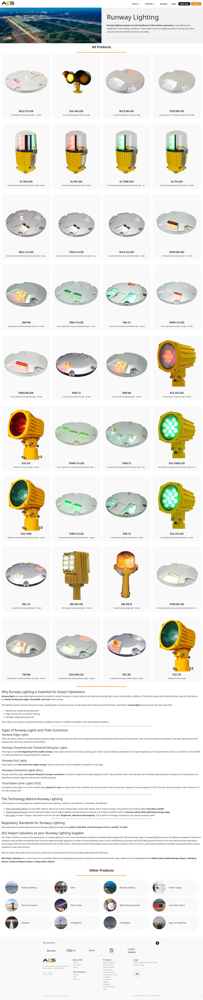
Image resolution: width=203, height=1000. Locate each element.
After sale (76, 979)
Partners (76, 975)
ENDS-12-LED (176, 322)
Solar (73, 887)
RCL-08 (127, 674)
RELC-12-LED (26, 252)
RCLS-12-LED (126, 252)
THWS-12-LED (76, 463)
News (75, 977)
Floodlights (125, 922)
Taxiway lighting (29, 887)
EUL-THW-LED (177, 463)
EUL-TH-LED (177, 533)
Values (75, 967)
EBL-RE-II (126, 604)
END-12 (76, 393)
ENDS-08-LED (26, 393)
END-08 (126, 393)
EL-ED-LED (76, 181)
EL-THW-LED (127, 181)
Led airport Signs (177, 905)
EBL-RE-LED (76, 604)
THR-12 (127, 533)
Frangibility (76, 922)
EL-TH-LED (177, 181)
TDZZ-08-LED (176, 111)
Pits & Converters (29, 905)
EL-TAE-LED (26, 181)
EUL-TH (177, 674)
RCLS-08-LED (76, 674)
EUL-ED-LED (177, 393)
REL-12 (26, 604)
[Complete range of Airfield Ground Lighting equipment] (8, 4)
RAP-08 (26, 322)
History (75, 962)
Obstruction (76, 905)
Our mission (77, 965)
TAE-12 (126, 322)
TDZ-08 (26, 674)
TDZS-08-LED (177, 604)
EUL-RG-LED (76, 111)
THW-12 (126, 463)
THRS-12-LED (76, 533)
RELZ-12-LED (26, 111)
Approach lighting (177, 922)
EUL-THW (26, 533)
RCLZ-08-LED (126, 111)
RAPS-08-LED (176, 252)
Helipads (25, 922)
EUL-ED (26, 463)
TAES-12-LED (76, 322)
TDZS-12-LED (76, 252)
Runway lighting (127, 887)
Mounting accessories (130, 905)
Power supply (175, 887)
